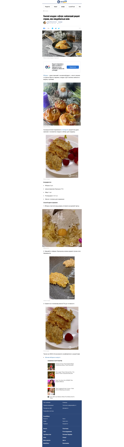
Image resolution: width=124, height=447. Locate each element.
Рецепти (47, 6)
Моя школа (46, 440)
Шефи (63, 6)
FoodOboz (46, 416)
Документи (65, 408)
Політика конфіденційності (69, 405)
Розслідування (67, 431)
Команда (65, 402)
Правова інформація (48, 405)
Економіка (66, 443)
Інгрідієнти (65, 423)
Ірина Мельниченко (52, 22)
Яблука (45, 75)
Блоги (45, 428)
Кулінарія (60, 21)
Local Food (72, 6)
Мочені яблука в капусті (52, 357)
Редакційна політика (48, 411)
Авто (64, 440)
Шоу (44, 437)
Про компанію (46, 402)
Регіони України (67, 434)
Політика (65, 428)
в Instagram (65, 130)
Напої (55, 6)
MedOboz (46, 443)
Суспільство (47, 434)
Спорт (64, 437)
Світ (44, 431)
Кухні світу (65, 421)
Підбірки (45, 423)
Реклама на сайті (47, 408)
